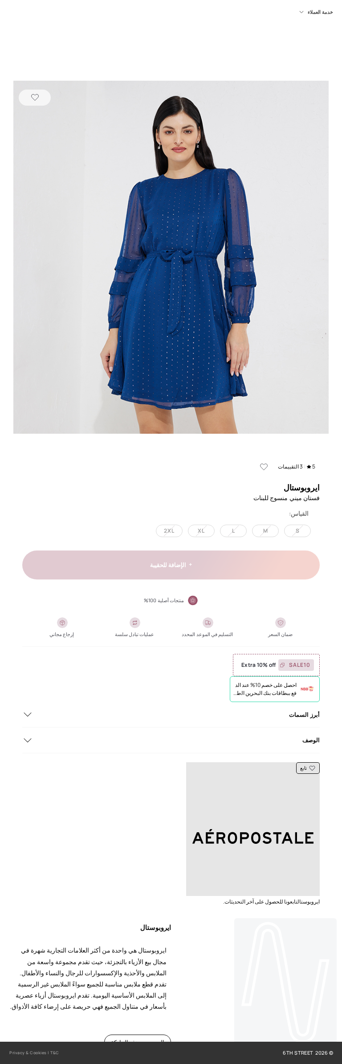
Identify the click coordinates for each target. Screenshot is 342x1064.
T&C (54, 1053)
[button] (171, 258)
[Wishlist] (35, 98)
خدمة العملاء (320, 12)
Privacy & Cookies (28, 1053)
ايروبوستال (302, 487)
